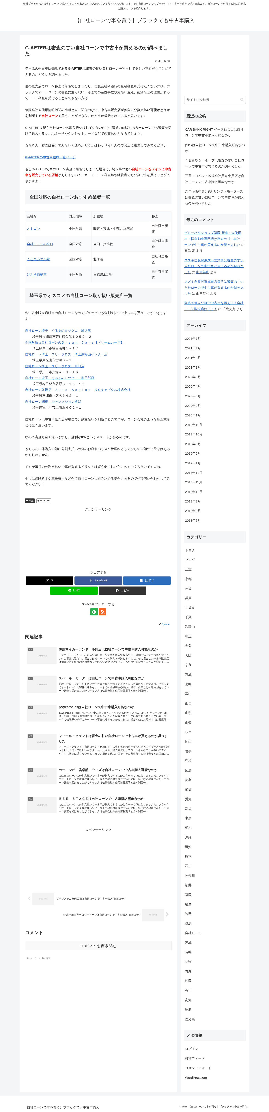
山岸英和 (202, 272)
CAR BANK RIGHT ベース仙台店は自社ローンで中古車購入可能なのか (214, 132)
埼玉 (31, 500)
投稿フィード (195, 1058)
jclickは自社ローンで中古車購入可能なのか (215, 148)
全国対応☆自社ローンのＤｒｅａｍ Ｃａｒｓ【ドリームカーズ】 (74, 342)
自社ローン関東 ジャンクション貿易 (53, 401)
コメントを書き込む (98, 945)
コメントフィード (198, 1068)
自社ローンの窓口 (40, 244)
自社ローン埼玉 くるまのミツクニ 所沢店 (58, 330)
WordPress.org (196, 1077)
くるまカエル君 (38, 259)
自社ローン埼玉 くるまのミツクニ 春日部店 (59, 378)
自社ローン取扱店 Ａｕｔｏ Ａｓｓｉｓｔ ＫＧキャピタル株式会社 (77, 390)
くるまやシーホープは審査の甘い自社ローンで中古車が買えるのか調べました (214, 163)
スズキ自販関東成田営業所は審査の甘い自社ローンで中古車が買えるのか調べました (214, 266)
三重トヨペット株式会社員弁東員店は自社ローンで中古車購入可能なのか (214, 179)
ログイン (191, 1049)
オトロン (33, 229)
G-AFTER (45, 500)
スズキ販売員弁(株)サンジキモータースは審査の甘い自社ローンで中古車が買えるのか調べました (214, 197)
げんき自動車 (37, 274)
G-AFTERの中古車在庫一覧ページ (50, 157)
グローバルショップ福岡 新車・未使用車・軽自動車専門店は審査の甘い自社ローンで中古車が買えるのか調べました (214, 239)
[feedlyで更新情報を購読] (94, 611)
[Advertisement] (98, 538)
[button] (122, 591)
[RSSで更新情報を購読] (102, 611)
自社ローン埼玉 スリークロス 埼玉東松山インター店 (66, 354)
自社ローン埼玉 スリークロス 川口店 (54, 366)
